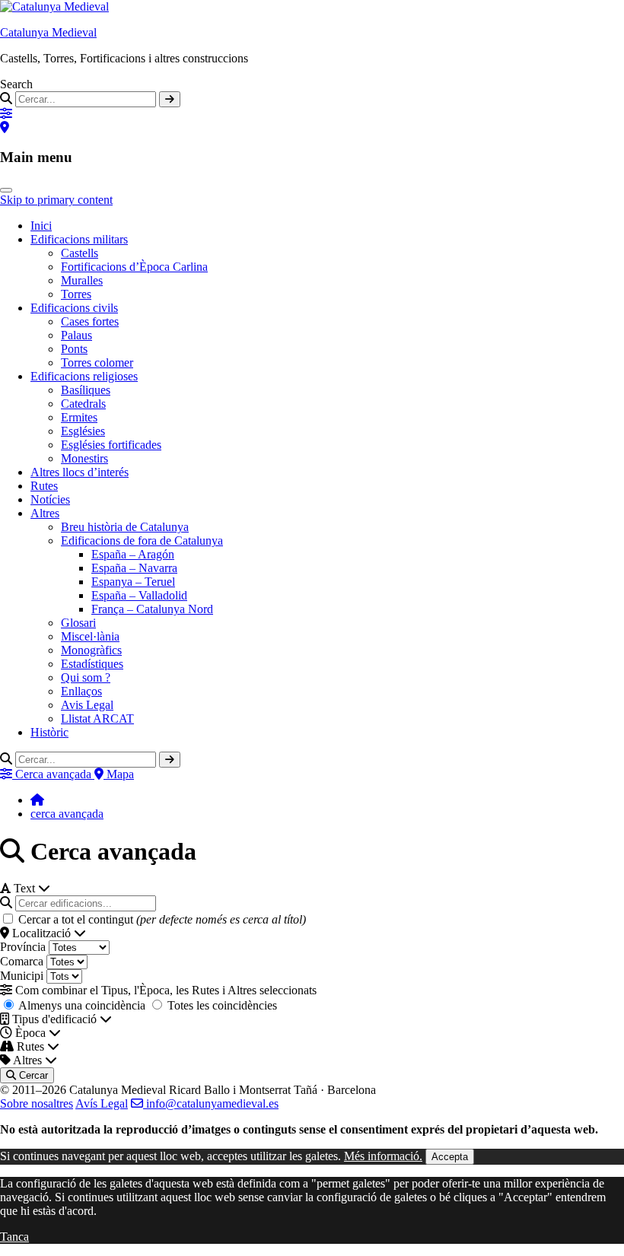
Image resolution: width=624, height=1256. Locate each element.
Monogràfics (91, 650)
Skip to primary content (56, 199)
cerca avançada (66, 813)
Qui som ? (85, 677)
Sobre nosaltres (36, 1103)
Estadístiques (92, 663)
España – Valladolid (139, 595)
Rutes (44, 485)
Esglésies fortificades (111, 444)
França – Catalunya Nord (152, 609)
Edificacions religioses (84, 376)
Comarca (21, 961)
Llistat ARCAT (97, 718)
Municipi (21, 975)
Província (23, 946)
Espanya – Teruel (133, 581)
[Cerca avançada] (6, 113)
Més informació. (383, 1155)
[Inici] (37, 799)
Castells (79, 252)
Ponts (74, 348)
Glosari (78, 622)
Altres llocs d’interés (79, 472)
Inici (41, 225)
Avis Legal (87, 704)
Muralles (82, 280)
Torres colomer (97, 362)
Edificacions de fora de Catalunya (142, 540)
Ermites (79, 417)
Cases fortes (90, 321)
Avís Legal (101, 1103)
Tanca (14, 1236)
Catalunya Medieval (48, 32)
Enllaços (81, 691)
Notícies (50, 499)
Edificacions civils (74, 307)
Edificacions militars (79, 239)
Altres (44, 513)
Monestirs (84, 458)
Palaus (76, 335)
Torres (76, 294)
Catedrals (83, 403)
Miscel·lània (90, 636)
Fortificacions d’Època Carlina (134, 266)
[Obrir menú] (6, 190)
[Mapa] (4, 127)
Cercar (32, 1075)
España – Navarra (134, 567)
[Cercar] (169, 99)
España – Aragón (132, 554)
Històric (49, 732)
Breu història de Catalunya (125, 526)
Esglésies (83, 430)
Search (16, 84)
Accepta (449, 1156)
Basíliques (85, 389)
